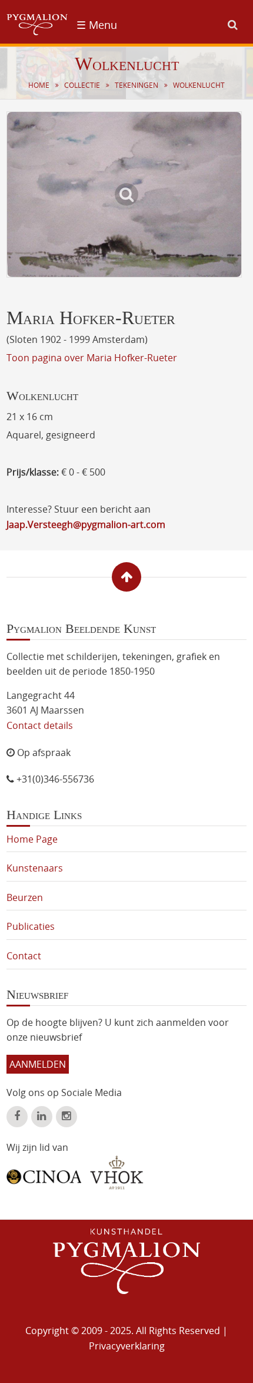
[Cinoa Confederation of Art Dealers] (43, 1173)
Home (38, 85)
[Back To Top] (126, 577)
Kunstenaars (34, 868)
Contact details (39, 725)
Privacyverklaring (127, 1345)
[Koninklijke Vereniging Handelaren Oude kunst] (117, 1173)
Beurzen (24, 897)
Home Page (32, 839)
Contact (23, 955)
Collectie (82, 85)
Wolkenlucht (199, 85)
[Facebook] (17, 1116)
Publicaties (30, 926)
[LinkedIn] (41, 1116)
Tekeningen (136, 85)
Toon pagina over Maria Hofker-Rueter (91, 357)
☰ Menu (96, 25)
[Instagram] (66, 1116)
